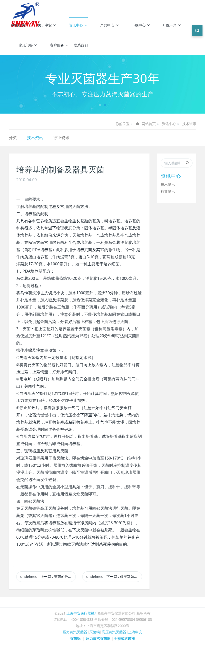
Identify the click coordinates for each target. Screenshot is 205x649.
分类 (13, 137)
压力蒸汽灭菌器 (75, 632)
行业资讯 (61, 137)
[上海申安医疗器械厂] (26, 7)
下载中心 (139, 25)
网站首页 (18, 25)
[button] (15, 84)
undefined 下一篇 (114, 576)
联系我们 (81, 45)
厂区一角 (170, 25)
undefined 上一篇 (48, 576)
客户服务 (57, 45)
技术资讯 (189, 123)
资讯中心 (76, 25)
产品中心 (107, 25)
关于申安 (45, 25)
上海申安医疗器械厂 (82, 613)
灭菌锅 (94, 632)
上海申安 (135, 632)
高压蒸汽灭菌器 (114, 632)
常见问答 (26, 45)
